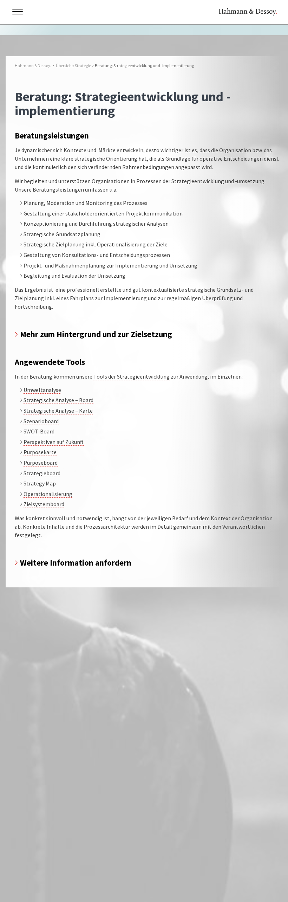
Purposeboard (41, 462)
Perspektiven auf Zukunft (54, 441)
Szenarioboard (41, 421)
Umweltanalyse (42, 389)
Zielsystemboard (44, 504)
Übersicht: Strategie (73, 65)
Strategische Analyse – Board (58, 400)
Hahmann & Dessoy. (33, 65)
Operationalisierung (48, 493)
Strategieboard (42, 473)
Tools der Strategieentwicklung (131, 376)
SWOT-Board (39, 431)
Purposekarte (40, 452)
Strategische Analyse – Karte (58, 410)
